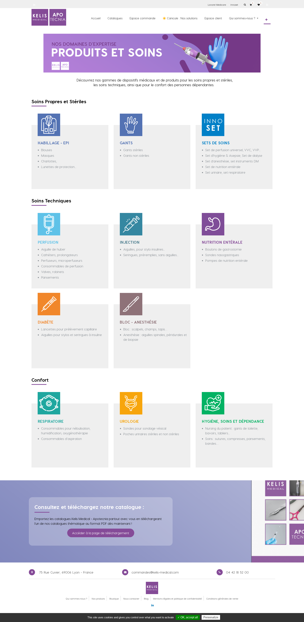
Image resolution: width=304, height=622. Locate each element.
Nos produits (98, 598)
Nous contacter (131, 598)
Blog (146, 598)
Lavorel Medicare (217, 4)
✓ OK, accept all (188, 617)
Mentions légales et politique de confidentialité (177, 598)
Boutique (114, 598)
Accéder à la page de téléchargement (100, 533)
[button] (266, 19)
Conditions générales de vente (222, 598)
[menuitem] (96, 18)
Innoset (234, 4)
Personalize (210, 617)
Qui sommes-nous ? (76, 598)
